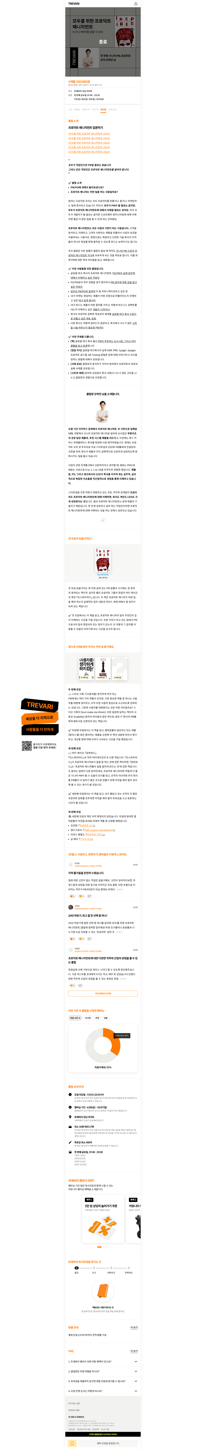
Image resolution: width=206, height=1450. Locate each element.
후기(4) (95, 110)
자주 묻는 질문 (74, 1404)
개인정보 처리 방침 (84, 1429)
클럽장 (77, 110)
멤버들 (103, 110)
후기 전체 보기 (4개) (103, 994)
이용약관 (71, 1429)
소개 (70, 110)
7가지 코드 (85, 839)
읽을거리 (86, 110)
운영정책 (95, 1429)
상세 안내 (112, 110)
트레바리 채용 (73, 1410)
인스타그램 (105, 1429)
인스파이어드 (103, 575)
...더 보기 (119, 890)
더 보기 (134, 1327)
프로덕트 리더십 (95, 834)
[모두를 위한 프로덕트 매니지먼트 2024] (89, 134)
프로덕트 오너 (87, 825)
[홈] (74, 3)
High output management (99, 830)
